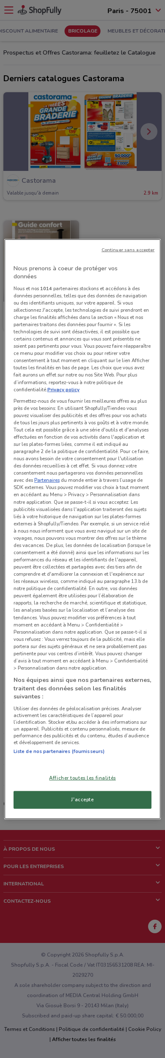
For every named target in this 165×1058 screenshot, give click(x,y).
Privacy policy (63, 389)
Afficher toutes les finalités (82, 778)
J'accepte (82, 799)
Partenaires (47, 480)
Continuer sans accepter (128, 249)
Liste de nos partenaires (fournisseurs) (59, 751)
